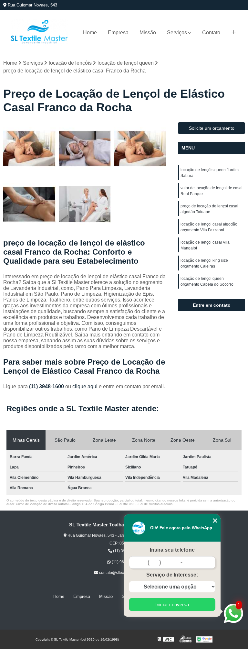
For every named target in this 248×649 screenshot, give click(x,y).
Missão (148, 32)
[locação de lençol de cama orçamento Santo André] (85, 204)
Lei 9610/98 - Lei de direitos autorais (145, 504)
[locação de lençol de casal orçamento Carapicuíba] (140, 148)
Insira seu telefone (172, 550)
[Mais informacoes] (233, 32)
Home (90, 32)
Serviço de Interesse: (172, 575)
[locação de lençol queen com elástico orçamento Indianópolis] (29, 204)
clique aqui (85, 386)
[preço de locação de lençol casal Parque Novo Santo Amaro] (29, 148)
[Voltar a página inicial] (39, 32)
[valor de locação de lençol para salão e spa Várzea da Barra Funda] (85, 148)
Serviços (177, 32)
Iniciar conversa (172, 604)
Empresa (118, 32)
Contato (211, 32)
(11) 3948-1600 (47, 386)
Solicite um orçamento (211, 128)
